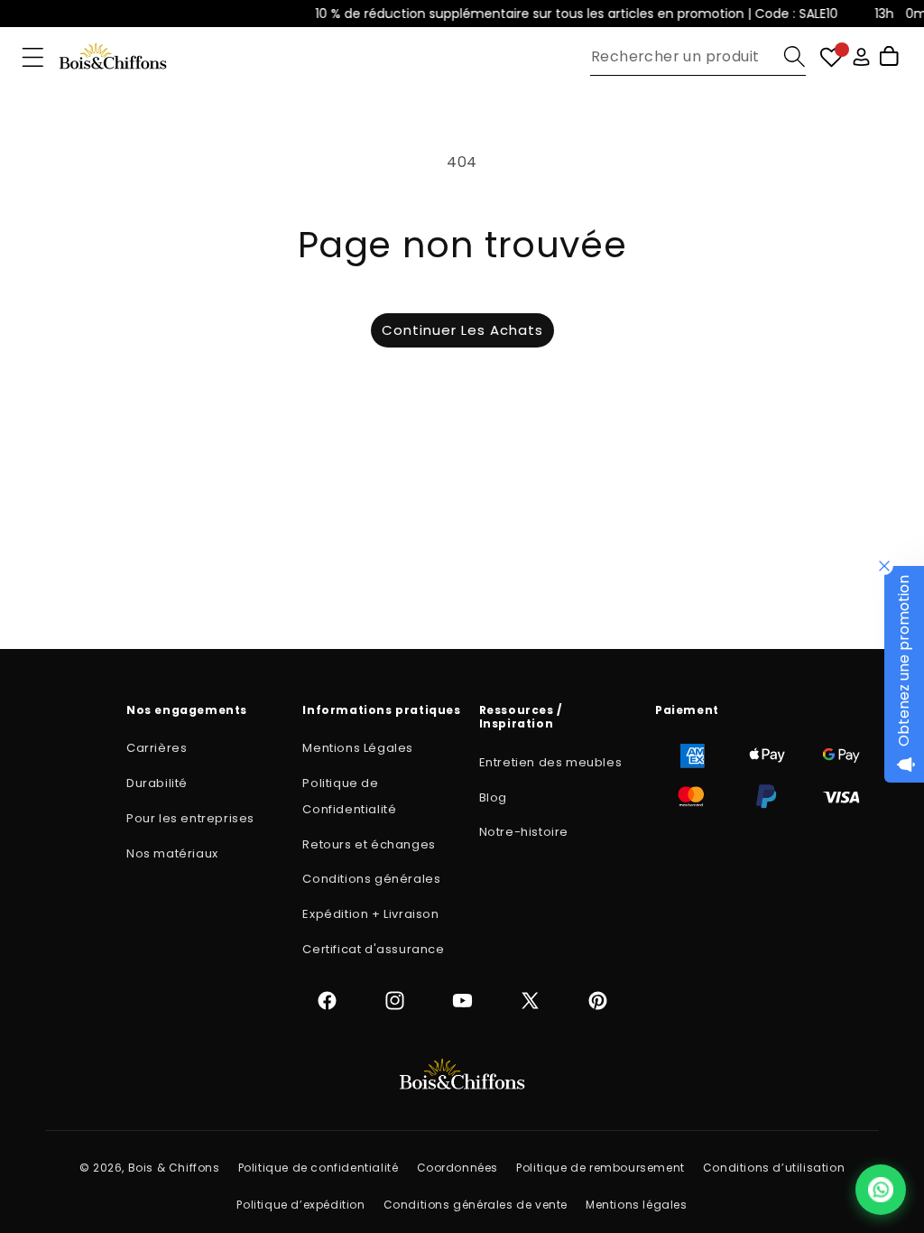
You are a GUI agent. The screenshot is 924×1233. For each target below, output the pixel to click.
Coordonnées (458, 1167)
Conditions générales (371, 878)
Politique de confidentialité (318, 1167)
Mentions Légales (357, 747)
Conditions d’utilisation (774, 1167)
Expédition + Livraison (370, 913)
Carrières (156, 747)
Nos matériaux (172, 853)
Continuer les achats (462, 329)
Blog (493, 797)
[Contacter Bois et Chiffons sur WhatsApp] (880, 1189)
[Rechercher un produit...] (794, 56)
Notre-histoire (523, 831)
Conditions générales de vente (475, 1204)
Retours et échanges (368, 844)
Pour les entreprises (190, 818)
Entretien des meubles (551, 762)
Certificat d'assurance (373, 949)
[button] (33, 57)
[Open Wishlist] (831, 57)
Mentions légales (637, 1204)
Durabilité (157, 783)
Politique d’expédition (300, 1204)
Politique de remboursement (600, 1167)
